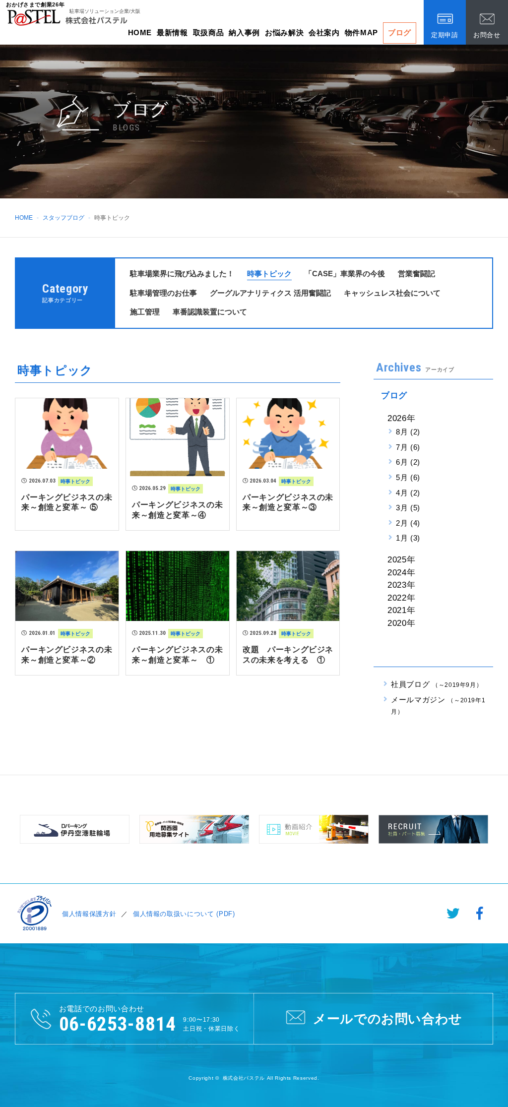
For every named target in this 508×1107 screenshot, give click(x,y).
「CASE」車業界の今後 (345, 273)
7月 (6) (408, 447)
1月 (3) (408, 538)
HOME (140, 32)
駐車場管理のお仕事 (163, 293)
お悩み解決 (284, 32)
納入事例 (244, 32)
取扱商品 (208, 32)
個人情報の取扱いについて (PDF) (184, 914)
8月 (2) (408, 432)
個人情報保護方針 (89, 914)
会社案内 (324, 32)
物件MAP (361, 32)
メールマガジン (438, 705)
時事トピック (269, 273)
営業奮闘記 (416, 273)
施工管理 (145, 312)
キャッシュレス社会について (392, 293)
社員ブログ (436, 684)
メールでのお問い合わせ (387, 1018)
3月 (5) (408, 507)
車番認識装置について (210, 312)
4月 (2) (408, 493)
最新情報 (172, 32)
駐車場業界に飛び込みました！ (182, 273)
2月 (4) (408, 523)
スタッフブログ (63, 217)
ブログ (399, 32)
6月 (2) (408, 462)
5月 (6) (408, 477)
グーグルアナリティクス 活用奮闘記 (270, 293)
